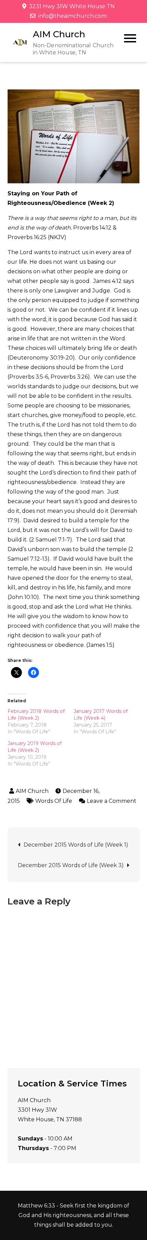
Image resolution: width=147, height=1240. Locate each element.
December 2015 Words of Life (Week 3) (71, 865)
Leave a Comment (107, 801)
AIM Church (59, 34)
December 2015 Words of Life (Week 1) (76, 844)
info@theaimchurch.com (72, 16)
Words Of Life (53, 801)
